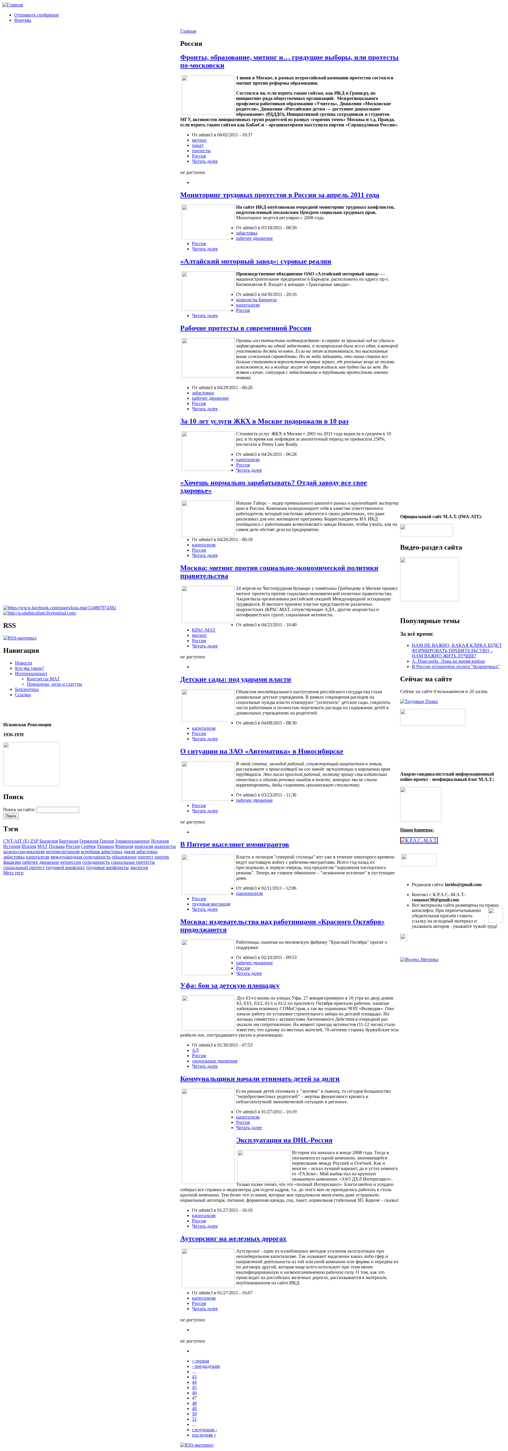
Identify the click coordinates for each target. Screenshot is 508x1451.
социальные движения (214, 1060)
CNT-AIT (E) (16, 841)
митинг (199, 140)
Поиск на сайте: (19, 809)
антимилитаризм (63, 851)
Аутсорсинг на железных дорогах (233, 1238)
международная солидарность (81, 856)
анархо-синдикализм (24, 851)
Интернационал (31, 673)
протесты (201, 150)
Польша (57, 846)
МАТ (42, 846)
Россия (73, 846)
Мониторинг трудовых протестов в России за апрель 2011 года (279, 195)
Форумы (22, 20)
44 (194, 1382)
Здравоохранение (132, 841)
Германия (88, 841)
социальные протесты (133, 862)
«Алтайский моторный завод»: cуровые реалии (255, 261)
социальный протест (24, 867)
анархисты (165, 846)
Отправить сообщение (36, 14)
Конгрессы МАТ (43, 678)
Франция (124, 846)
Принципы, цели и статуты (54, 684)
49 (194, 1408)
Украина (105, 846)
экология (139, 867)
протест (145, 856)
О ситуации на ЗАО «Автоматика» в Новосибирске (261, 751)
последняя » (204, 1434)
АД (195, 1050)
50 (194, 1413)
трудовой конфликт (65, 867)
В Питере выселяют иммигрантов (234, 844)
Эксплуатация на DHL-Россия (284, 1140)
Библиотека (27, 689)
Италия (28, 846)
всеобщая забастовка (101, 851)
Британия (68, 841)
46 (194, 1392)
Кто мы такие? (29, 668)
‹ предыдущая (206, 1366)
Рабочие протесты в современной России (245, 328)
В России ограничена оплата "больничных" (456, 666)
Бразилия (48, 841)
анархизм (143, 846)
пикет (198, 145)
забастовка (14, 856)
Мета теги (13, 872)
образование (124, 856)
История (11, 846)
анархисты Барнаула (256, 299)
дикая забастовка (140, 851)
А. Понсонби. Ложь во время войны (448, 661)
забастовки (203, 392)
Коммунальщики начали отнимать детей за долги (260, 1078)
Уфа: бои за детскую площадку (230, 985)
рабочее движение (40, 862)
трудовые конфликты (107, 867)
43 (194, 1376)
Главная (188, 31)
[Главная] (12, 4)
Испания (160, 841)
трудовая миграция (211, 903)
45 (194, 1387)
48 (194, 1403)
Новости (23, 662)
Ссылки (23, 694)
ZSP (34, 841)
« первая (200, 1360)
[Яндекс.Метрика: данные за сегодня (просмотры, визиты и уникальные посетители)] (419, 959)
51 (194, 1419)
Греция (107, 841)
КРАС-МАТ (203, 629)
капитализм (37, 856)
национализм (249, 893)
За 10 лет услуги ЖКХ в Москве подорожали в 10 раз (264, 421)
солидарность (96, 862)
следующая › (204, 1429)
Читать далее (205, 161)
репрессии (70, 862)
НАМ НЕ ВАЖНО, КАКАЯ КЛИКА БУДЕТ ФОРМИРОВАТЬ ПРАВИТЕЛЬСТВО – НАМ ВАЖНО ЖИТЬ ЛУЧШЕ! (457, 650)
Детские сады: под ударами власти (235, 679)
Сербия (88, 846)
